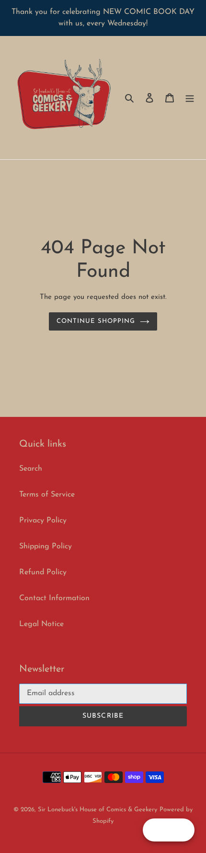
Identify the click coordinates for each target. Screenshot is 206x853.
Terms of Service (47, 494)
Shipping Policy (45, 546)
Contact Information (54, 598)
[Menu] (190, 97)
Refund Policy (43, 572)
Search (30, 469)
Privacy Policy (43, 520)
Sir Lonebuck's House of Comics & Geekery (97, 809)
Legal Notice (41, 624)
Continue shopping (96, 321)
